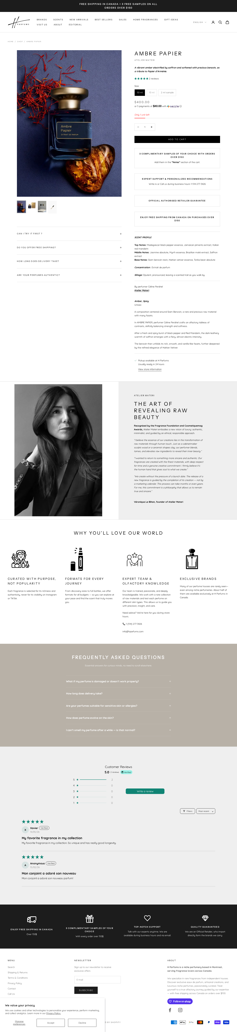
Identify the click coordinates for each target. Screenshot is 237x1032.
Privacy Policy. (53, 1013)
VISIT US (42, 24)
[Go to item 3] (42, 206)
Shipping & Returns (18, 972)
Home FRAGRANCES (145, 19)
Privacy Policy (15, 983)
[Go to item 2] (31, 205)
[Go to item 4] (52, 207)
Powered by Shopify (108, 1022)
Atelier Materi (144, 60)
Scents (58, 19)
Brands (42, 19)
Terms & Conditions (18, 977)
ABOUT (58, 24)
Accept (50, 1022)
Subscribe (86, 990)
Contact (12, 988)
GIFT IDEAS (171, 19)
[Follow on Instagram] (180, 1010)
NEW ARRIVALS (79, 19)
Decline (82, 1022)
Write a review (145, 791)
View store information (150, 369)
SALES (123, 19)
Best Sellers (104, 19)
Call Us (11, 993)
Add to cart (177, 139)
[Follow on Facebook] (170, 1010)
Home (11, 42)
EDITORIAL (75, 24)
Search (11, 967)
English (198, 22)
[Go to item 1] (21, 207)
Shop (20, 42)
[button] (141, 78)
